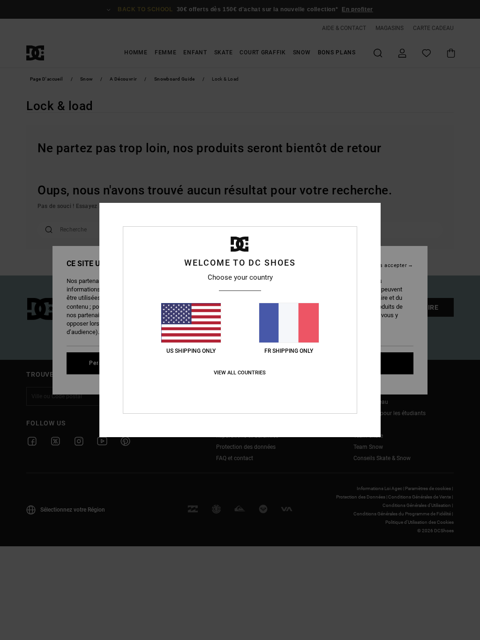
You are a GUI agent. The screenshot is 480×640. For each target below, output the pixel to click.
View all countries (240, 373)
